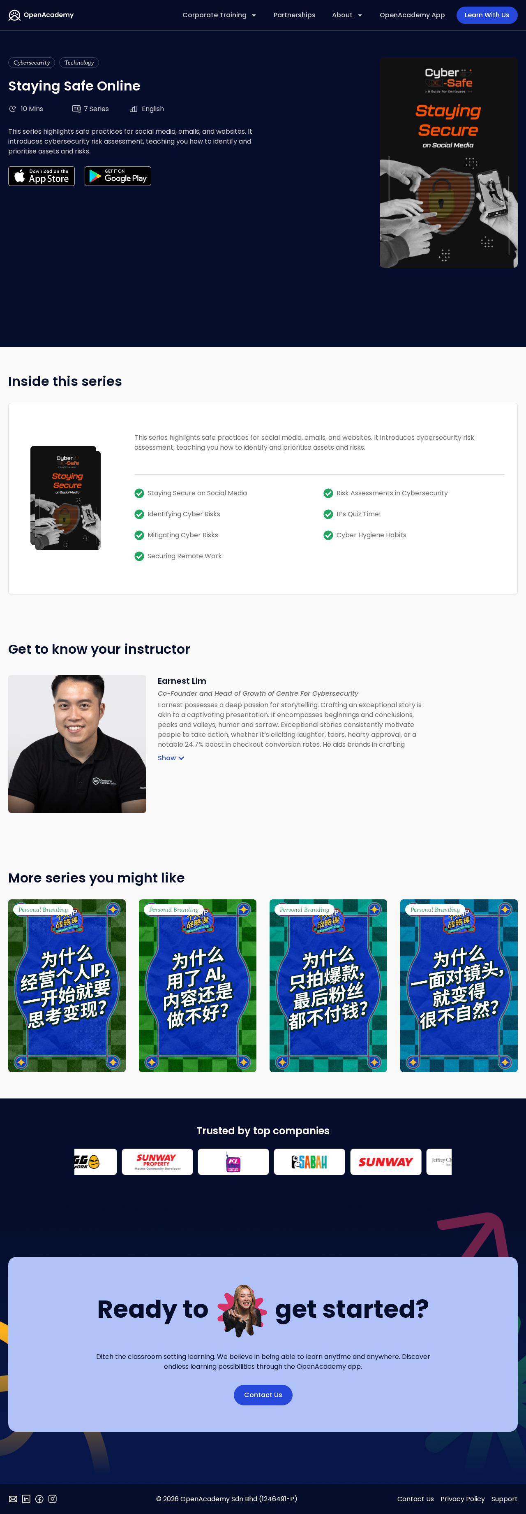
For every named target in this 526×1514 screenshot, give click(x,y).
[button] (171, 758)
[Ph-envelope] (13, 1499)
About (342, 15)
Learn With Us (487, 15)
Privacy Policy (463, 1499)
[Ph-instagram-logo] (53, 1499)
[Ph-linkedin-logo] (26, 1499)
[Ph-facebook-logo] (39, 1499)
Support (504, 1499)
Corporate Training (214, 15)
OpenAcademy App (412, 15)
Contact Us (415, 1499)
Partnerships (295, 15)
